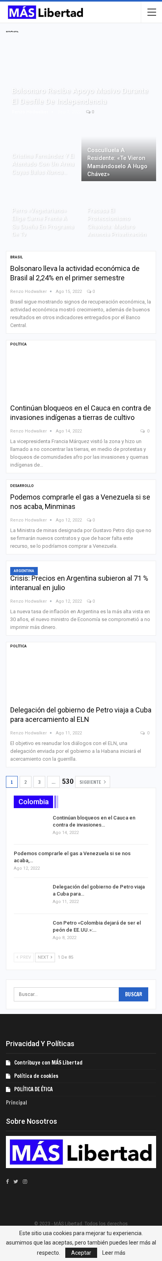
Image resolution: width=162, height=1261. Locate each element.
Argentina (24, 571)
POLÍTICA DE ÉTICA (33, 1089)
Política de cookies (36, 1075)
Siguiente (90, 782)
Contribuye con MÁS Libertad (48, 1062)
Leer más (113, 1253)
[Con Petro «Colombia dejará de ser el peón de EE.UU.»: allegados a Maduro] (31, 932)
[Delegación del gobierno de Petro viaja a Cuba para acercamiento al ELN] (51, 672)
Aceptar (81, 1253)
